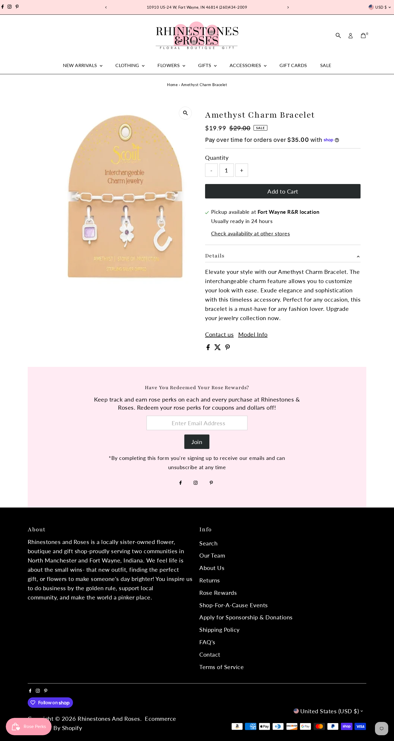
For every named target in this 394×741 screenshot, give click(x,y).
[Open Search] (338, 35)
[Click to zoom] (185, 113)
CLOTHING (127, 65)
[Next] (288, 7)
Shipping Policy (219, 629)
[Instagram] (9, 7)
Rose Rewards (218, 592)
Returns (209, 580)
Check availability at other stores (250, 233)
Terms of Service (221, 666)
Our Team (212, 555)
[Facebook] (2, 7)
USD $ (381, 7)
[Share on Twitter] (218, 347)
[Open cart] (363, 35)
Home (172, 84)
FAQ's (207, 641)
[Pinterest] (17, 7)
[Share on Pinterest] (227, 347)
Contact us (219, 334)
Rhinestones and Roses (109, 718)
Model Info (253, 334)
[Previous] (106, 7)
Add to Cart (282, 191)
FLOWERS (169, 65)
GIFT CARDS (293, 65)
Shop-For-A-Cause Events (233, 604)
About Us (211, 567)
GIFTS (205, 65)
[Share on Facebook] (209, 347)
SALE (325, 65)
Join (197, 441)
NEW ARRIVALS (80, 65)
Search (208, 543)
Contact (209, 654)
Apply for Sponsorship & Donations (246, 617)
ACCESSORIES (246, 65)
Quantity (216, 157)
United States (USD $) (329, 710)
